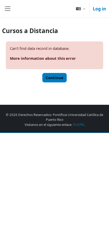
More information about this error (43, 58)
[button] (80, 9)
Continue (54, 77)
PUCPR (78, 124)
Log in (99, 9)
